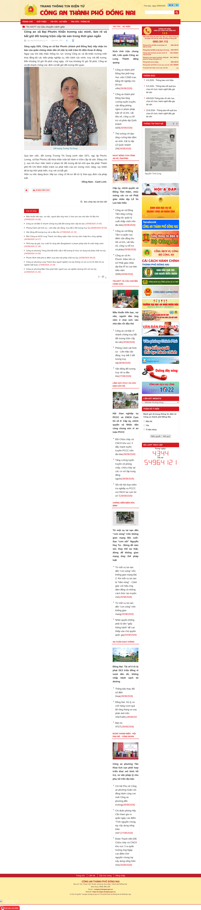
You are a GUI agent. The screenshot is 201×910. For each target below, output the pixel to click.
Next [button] (177, 124)
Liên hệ (92, 875)
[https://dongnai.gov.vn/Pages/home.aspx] (160, 360)
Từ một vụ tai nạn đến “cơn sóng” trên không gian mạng (125, 609)
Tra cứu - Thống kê (80, 22)
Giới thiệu (41, 22)
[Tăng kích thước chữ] (72, 40)
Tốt (147, 425)
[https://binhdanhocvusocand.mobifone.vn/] (160, 207)
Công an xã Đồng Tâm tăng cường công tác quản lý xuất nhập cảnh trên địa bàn (125, 217)
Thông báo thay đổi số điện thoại (125, 692)
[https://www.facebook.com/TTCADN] (160, 225)
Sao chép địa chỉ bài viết (95, 202)
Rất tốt (149, 421)
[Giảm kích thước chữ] (66, 40)
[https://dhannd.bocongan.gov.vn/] (160, 304)
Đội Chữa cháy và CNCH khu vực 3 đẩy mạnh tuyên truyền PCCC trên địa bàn (125, 447)
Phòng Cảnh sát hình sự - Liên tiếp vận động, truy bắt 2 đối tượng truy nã (66, 228)
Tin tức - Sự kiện (58, 22)
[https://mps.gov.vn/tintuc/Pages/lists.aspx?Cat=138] (160, 315)
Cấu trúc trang (105, 875)
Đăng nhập (120, 875)
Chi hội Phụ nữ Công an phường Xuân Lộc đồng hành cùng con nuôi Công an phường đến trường (126, 795)
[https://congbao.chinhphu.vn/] (160, 292)
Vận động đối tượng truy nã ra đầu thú (51, 232)
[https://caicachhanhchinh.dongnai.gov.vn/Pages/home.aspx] (160, 262)
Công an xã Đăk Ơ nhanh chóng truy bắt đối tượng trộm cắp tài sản (64, 224)
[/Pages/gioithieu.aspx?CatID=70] (160, 373)
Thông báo (149, 76)
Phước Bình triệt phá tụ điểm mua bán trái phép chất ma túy (60, 258)
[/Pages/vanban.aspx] (160, 329)
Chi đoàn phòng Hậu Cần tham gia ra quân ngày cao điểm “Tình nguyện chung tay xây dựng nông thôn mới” (125, 821)
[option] (160, 150)
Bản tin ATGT (124, 725)
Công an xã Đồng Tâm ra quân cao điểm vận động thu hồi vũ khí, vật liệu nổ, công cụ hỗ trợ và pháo (125, 240)
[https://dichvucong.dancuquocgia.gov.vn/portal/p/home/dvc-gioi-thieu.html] (160, 282)
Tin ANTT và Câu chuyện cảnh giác (45, 26)
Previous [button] (173, 124)
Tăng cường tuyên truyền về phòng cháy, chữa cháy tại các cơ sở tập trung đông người (125, 469)
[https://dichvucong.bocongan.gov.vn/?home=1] (160, 253)
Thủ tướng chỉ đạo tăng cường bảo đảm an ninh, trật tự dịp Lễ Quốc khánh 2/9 (125, 141)
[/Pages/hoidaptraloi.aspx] (160, 189)
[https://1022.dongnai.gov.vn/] (160, 388)
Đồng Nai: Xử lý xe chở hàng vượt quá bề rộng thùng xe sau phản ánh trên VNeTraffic (126, 709)
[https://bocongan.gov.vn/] (160, 239)
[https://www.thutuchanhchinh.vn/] (160, 346)
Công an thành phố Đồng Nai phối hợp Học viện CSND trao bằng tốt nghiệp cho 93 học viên (125, 79)
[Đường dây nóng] (160, 48)
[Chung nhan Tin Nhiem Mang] (10, 902)
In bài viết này (42, 190)
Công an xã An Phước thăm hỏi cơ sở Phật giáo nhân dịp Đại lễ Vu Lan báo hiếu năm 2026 (126, 264)
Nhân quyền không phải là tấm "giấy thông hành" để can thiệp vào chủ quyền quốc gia (126, 627)
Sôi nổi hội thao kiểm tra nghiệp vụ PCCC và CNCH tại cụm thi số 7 (126, 490)
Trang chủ (27, 22)
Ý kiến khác (151, 429)
